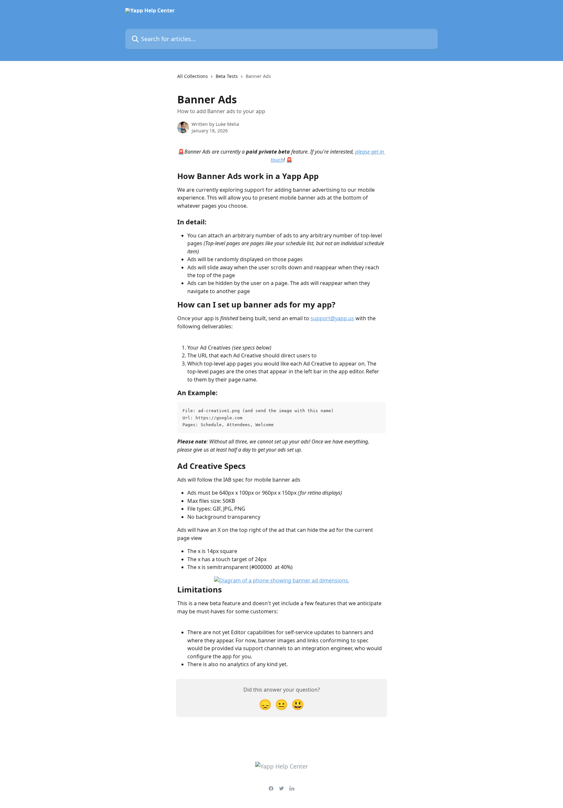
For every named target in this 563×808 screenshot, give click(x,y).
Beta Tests (227, 76)
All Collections (192, 76)
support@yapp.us (332, 318)
